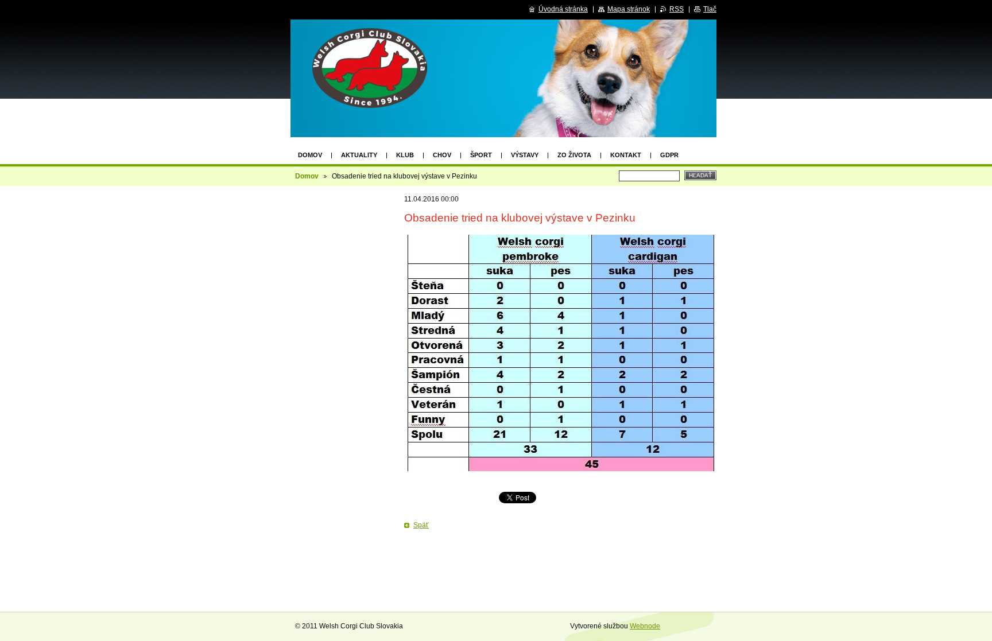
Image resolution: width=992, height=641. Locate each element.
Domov (310, 154)
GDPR (669, 154)
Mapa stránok (628, 9)
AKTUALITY (359, 154)
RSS (676, 9)
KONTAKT (625, 154)
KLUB (405, 154)
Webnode (645, 626)
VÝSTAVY (524, 154)
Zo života (574, 154)
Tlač (709, 9)
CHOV (442, 154)
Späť (421, 525)
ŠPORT (481, 154)
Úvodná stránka (563, 9)
